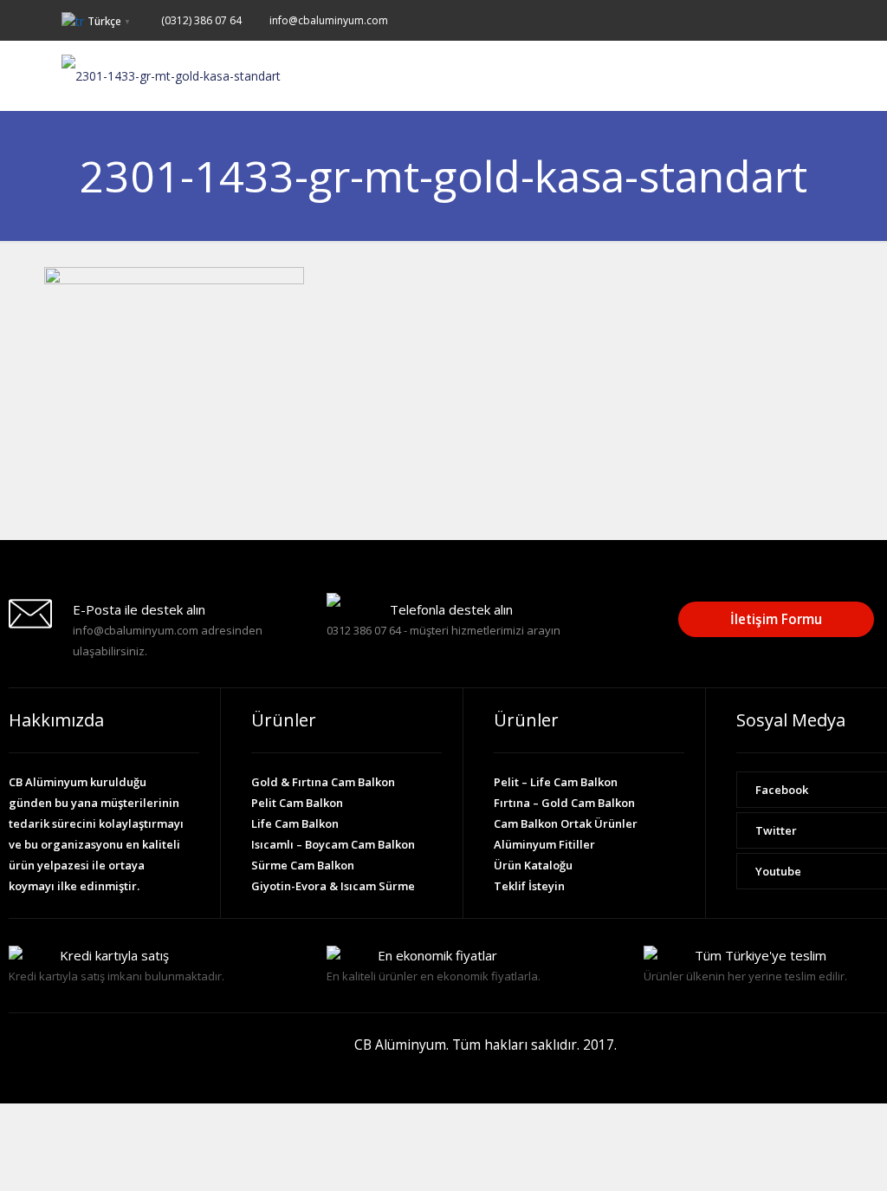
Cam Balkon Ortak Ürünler (566, 823)
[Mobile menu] (815, 75)
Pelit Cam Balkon (297, 802)
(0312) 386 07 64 (201, 20)
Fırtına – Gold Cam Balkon (564, 802)
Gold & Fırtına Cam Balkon (323, 782)
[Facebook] (770, 19)
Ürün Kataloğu (533, 865)
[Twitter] (793, 19)
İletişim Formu (776, 619)
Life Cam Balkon (295, 823)
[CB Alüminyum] (171, 75)
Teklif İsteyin (529, 886)
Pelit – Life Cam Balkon (556, 782)
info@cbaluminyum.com (328, 20)
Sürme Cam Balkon (302, 865)
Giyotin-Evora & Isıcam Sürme (333, 886)
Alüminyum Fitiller (544, 844)
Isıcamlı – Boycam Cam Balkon (333, 844)
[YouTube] (816, 19)
